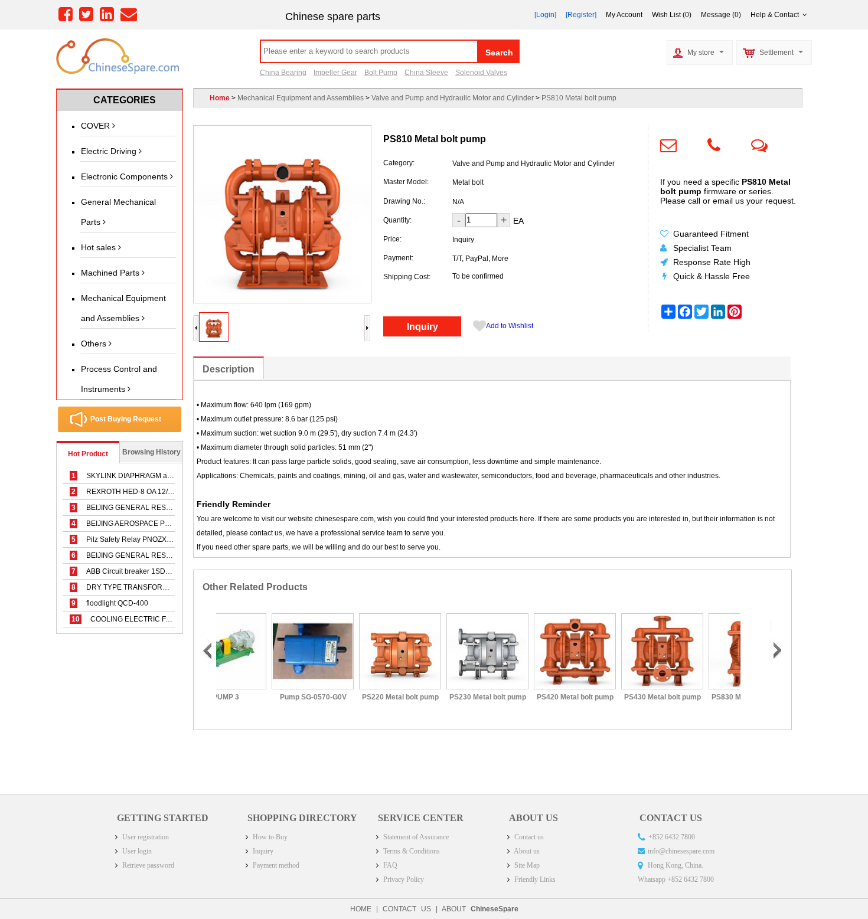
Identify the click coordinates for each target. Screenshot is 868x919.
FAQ (389, 865)
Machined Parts (111, 272)
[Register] (581, 15)
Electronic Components (125, 176)
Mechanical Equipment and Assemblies (123, 308)
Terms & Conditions (410, 851)
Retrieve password (147, 865)
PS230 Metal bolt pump (448, 697)
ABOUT (480, 909)
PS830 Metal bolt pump (711, 697)
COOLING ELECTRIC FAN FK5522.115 (143, 619)
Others (95, 343)
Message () (721, 15)
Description (228, 369)
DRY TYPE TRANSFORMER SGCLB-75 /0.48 (152, 587)
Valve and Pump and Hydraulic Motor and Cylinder (452, 98)
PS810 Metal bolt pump (578, 98)
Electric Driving (110, 151)
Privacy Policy (402, 879)
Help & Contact (776, 15)
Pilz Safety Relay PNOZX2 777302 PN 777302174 (159, 539)
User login (136, 851)
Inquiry (422, 327)
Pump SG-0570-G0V (273, 697)
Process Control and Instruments (119, 379)
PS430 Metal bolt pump (623, 697)
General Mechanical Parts (118, 212)
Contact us (528, 837)
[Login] (545, 15)
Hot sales (99, 247)
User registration (144, 837)
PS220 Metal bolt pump (361, 697)
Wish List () (671, 15)
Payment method (275, 865)
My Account (624, 15)
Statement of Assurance (415, 837)
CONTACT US (407, 909)
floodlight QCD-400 (109, 603)
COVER (96, 125)
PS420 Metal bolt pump (536, 697)
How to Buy (269, 837)
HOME (360, 909)
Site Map (526, 865)
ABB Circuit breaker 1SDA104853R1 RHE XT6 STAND (166, 571)
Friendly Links (534, 879)
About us (526, 851)
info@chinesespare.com (681, 851)
